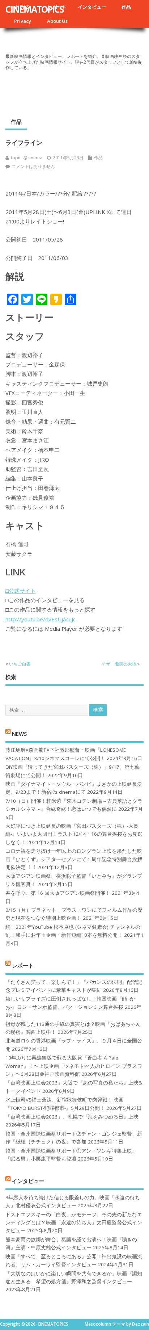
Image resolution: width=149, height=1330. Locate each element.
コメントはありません (33, 166)
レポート (23, 965)
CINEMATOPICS (34, 9)
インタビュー (92, 7)
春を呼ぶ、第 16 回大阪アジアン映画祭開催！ (57, 893)
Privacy (22, 21)
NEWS (19, 733)
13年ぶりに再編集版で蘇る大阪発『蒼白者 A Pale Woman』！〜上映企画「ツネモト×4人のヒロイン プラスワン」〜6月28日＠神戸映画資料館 (73, 1065)
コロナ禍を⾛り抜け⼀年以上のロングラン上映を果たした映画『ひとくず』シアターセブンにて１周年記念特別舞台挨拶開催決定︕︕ (73, 859)
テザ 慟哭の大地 (119, 664)
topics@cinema (26, 158)
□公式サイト (20, 590)
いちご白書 (20, 664)
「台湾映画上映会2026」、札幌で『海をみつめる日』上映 (72, 1116)
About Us (57, 21)
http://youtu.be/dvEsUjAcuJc (40, 619)
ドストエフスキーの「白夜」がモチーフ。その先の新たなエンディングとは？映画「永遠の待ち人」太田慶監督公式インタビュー (73, 1222)
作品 (126, 7)
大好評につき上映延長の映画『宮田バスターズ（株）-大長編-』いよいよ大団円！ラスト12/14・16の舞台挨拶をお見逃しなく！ (73, 834)
